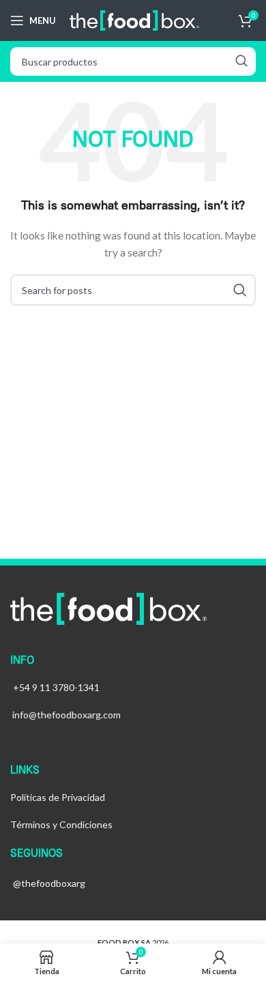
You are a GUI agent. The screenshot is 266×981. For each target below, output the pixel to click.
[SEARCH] (241, 61)
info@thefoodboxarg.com (66, 714)
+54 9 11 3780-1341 (56, 687)
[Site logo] (134, 19)
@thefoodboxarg (49, 883)
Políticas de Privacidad (57, 797)
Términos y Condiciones (61, 824)
